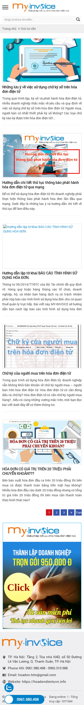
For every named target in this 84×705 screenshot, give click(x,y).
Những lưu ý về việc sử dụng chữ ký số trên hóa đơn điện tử (39, 89)
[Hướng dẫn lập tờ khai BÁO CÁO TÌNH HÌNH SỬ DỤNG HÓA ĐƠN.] (42, 246)
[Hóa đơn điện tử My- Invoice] (46, 7)
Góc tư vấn (28, 28)
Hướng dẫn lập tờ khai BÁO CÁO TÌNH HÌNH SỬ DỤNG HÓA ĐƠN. (39, 275)
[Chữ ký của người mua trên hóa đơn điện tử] (42, 346)
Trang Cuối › (79, 513)
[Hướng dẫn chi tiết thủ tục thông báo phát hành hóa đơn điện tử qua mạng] (42, 155)
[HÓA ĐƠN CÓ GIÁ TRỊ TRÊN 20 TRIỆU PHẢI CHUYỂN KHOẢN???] (42, 442)
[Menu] (5, 7)
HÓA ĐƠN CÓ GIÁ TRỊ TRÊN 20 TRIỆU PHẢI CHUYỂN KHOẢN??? (36, 471)
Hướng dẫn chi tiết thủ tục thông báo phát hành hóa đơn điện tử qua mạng (40, 184)
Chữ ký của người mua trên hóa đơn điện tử (36, 373)
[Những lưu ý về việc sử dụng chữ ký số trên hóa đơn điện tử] (42, 60)
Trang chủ (9, 28)
